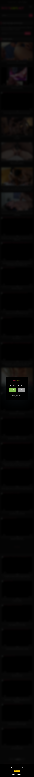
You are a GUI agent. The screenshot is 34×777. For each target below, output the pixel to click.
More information (17, 774)
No (22, 389)
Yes (12, 389)
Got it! (17, 771)
